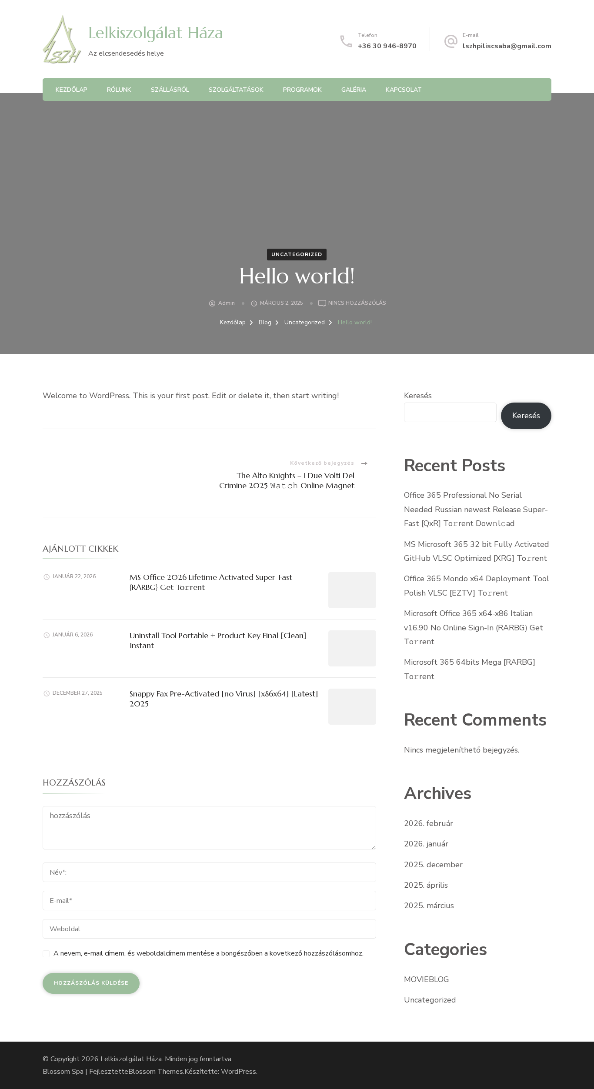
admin (226, 303)
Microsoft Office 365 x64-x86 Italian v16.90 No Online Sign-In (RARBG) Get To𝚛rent (473, 627)
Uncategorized (296, 254)
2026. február (428, 823)
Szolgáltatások (236, 90)
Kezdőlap (71, 90)
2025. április (426, 885)
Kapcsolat (404, 90)
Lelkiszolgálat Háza (155, 33)
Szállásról (170, 90)
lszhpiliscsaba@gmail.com (507, 46)
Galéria (353, 90)
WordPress (238, 1071)
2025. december (433, 864)
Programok (302, 90)
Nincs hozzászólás (357, 303)
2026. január (426, 844)
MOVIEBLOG (426, 979)
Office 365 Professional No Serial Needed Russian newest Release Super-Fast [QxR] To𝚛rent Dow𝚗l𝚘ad (476, 509)
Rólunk (119, 90)
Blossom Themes (155, 1071)
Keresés (418, 395)
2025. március (429, 905)
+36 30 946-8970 (387, 46)
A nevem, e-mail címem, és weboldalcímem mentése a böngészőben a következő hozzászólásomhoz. (208, 953)
